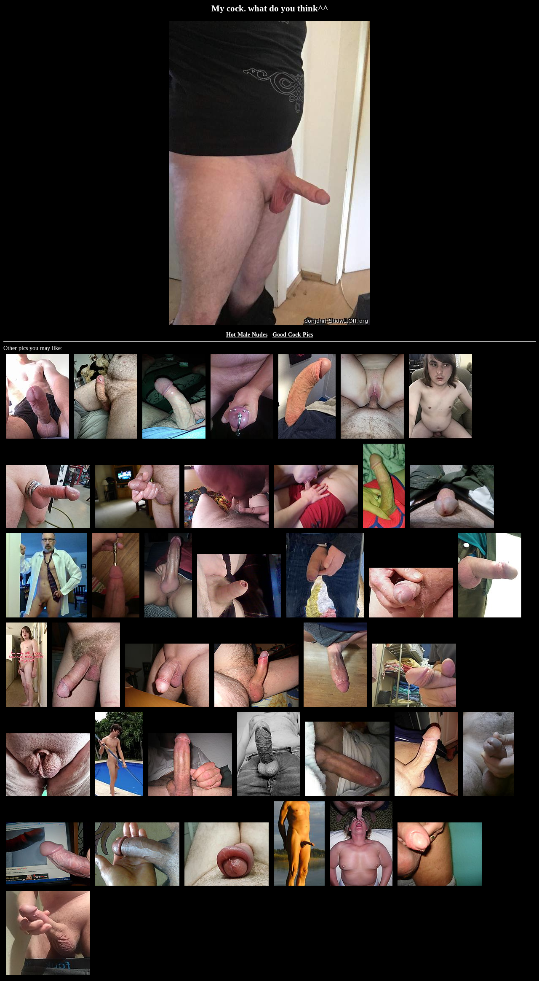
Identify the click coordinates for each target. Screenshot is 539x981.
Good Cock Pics (292, 334)
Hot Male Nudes (246, 334)
